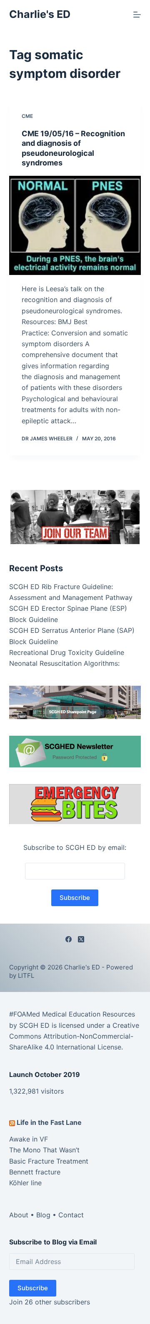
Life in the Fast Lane (49, 1122)
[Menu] (137, 14)
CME (27, 116)
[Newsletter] (75, 516)
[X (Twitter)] (81, 939)
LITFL (26, 975)
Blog (43, 1215)
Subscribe (33, 1288)
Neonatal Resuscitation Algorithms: (64, 663)
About (18, 1215)
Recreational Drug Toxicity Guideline (66, 652)
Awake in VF (28, 1139)
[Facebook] (68, 939)
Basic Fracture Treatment (48, 1161)
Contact (71, 1215)
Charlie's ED (39, 14)
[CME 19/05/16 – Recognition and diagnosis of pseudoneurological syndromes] (75, 225)
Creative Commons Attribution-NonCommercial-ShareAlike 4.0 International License (74, 1036)
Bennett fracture (34, 1172)
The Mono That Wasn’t (44, 1150)
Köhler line (25, 1183)
